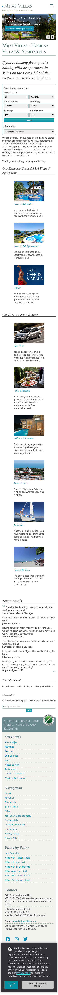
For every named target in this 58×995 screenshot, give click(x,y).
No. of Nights (11, 101)
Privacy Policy (23, 972)
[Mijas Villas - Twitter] (25, 939)
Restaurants (11, 769)
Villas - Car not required (17, 880)
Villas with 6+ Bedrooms (17, 866)
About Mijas (11, 742)
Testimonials (11, 820)
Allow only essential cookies (38, 984)
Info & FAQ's (11, 806)
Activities (9, 746)
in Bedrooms (36, 110)
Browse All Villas (23, 204)
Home (8, 793)
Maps (7, 760)
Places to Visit (22, 569)
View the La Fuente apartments (18, 28)
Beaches (9, 751)
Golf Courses (11, 755)
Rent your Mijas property (18, 815)
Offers (8, 811)
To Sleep (8, 110)
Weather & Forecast (15, 778)
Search (29, 120)
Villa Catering (22, 390)
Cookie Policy (12, 838)
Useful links (11, 829)
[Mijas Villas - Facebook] (8, 939)
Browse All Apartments (27, 246)
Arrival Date (10, 92)
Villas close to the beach (17, 875)
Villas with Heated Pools (17, 857)
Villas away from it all (16, 871)
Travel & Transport (14, 773)
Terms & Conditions (15, 824)
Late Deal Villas (12, 853)
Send (29, 710)
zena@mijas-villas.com (24, 921)
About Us (9, 797)
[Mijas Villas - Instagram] (17, 939)
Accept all (11, 984)
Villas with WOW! (24, 438)
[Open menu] (51, 5)
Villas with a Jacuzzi (15, 862)
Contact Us (10, 802)
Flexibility (34, 101)
